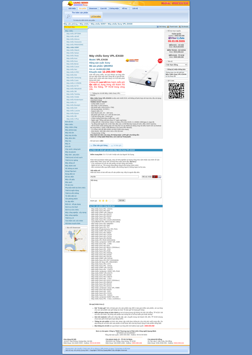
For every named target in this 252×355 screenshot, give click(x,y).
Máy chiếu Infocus (73, 39)
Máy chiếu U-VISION (74, 83)
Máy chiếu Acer (72, 58)
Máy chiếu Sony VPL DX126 (101, 257)
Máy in (67, 144)
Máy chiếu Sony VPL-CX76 (101, 264)
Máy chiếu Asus (72, 61)
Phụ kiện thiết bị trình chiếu (75, 188)
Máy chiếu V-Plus (73, 119)
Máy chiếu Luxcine (73, 111)
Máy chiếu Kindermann (75, 100)
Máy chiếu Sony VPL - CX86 (101, 244)
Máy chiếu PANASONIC (75, 45)
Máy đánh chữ (70, 166)
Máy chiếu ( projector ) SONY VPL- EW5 (105, 242)
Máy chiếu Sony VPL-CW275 (101, 277)
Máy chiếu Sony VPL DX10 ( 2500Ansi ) (105, 280)
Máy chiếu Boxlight (73, 105)
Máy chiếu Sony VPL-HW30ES (102, 224)
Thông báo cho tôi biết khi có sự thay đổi (176, 74)
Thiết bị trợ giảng (71, 160)
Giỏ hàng (162, 27)
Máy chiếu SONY (98, 24)
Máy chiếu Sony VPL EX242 (101, 216)
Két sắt (68, 146)
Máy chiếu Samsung (74, 78)
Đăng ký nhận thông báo (176, 69)
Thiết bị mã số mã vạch (73, 157)
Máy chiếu (84, 24)
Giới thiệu (72, 8)
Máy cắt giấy (70, 179)
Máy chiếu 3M (72, 91)
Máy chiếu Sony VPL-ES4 (100, 211)
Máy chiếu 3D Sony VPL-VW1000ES (104, 262)
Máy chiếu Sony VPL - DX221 (101, 295)
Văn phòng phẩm (71, 199)
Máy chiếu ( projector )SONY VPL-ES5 (105, 297)
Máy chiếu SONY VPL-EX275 (101, 273)
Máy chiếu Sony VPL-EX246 (101, 238)
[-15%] (144, 96)
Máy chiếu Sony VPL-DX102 (101, 286)
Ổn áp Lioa (69, 185)
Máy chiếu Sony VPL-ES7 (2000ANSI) (105, 260)
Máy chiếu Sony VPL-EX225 (101, 290)
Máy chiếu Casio (72, 80)
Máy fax (68, 141)
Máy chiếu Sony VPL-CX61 (101, 218)
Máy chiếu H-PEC (73, 72)
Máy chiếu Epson (73, 113)
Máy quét (68, 182)
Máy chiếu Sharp (73, 56)
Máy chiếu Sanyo (73, 53)
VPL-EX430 (102, 60)
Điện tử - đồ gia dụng (73, 204)
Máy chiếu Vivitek (73, 97)
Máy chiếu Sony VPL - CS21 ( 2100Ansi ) (106, 299)
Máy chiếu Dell (72, 108)
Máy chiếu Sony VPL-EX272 (101, 214)
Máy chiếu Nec (72, 69)
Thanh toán (173, 27)
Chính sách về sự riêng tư (91, 348)
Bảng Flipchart (70, 171)
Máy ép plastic (70, 152)
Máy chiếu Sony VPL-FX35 (101, 251)
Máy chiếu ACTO (72, 86)
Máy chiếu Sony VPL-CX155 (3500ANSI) (105, 220)
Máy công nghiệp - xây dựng (75, 212)
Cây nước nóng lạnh (72, 149)
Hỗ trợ (124, 8)
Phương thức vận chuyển (73, 348)
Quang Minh (84, 350)
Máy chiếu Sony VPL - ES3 (101, 249)
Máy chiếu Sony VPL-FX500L (101, 253)
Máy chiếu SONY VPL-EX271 (101, 231)
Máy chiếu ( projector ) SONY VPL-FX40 (105, 271)
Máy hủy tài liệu (71, 135)
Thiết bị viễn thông (72, 193)
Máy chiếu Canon (73, 67)
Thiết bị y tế (69, 218)
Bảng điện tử (70, 174)
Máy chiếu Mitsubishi (74, 89)
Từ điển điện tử (71, 196)
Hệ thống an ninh (71, 168)
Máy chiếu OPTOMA (74, 34)
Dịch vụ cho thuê (71, 207)
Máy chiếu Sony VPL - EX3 (101, 291)
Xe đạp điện (69, 201)
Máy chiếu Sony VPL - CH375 (102, 269)
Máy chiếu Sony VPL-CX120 (101, 236)
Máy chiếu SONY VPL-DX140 (101, 258)
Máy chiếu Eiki (72, 75)
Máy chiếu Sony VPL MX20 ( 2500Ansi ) (105, 247)
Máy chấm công (71, 127)
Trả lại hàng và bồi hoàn (122, 348)
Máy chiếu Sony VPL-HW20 (101, 233)
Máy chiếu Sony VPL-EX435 (101, 275)
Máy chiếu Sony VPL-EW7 (100, 225)
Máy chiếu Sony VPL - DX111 (101, 266)
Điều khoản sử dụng (107, 348)
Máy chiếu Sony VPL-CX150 (101, 293)
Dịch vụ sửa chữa (72, 210)
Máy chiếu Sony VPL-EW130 (101, 282)
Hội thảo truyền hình (72, 223)
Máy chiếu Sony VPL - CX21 (101, 279)
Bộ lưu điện (69, 177)
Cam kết (103, 8)
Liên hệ (135, 8)
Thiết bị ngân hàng (72, 190)
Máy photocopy (71, 130)
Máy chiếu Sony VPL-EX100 (101, 284)
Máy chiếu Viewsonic (74, 42)
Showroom (93, 8)
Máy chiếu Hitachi (73, 50)
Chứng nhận (114, 8)
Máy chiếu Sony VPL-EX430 (120, 24)
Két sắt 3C (69, 122)
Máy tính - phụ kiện (72, 155)
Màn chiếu (69, 124)
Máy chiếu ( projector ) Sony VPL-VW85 (105, 288)
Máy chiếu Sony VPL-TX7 (100, 227)
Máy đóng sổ (70, 163)
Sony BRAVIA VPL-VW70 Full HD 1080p (105, 222)
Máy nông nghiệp (71, 215)
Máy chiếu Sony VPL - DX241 (101, 209)
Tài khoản (184, 27)
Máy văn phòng (71, 24)
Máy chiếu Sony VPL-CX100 (101, 235)
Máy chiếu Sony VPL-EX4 (100, 246)
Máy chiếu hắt (72, 116)
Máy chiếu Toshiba (73, 94)
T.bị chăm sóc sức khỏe (74, 221)
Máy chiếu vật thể (73, 36)
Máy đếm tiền (70, 138)
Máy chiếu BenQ (72, 64)
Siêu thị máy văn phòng (72, 350)
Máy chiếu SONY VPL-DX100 (101, 268)
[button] (99, 145)
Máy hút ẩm (69, 133)
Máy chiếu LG (71, 102)
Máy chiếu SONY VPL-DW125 (102, 213)
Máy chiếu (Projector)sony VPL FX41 (104, 229)
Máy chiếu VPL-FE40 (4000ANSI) (103, 240)
